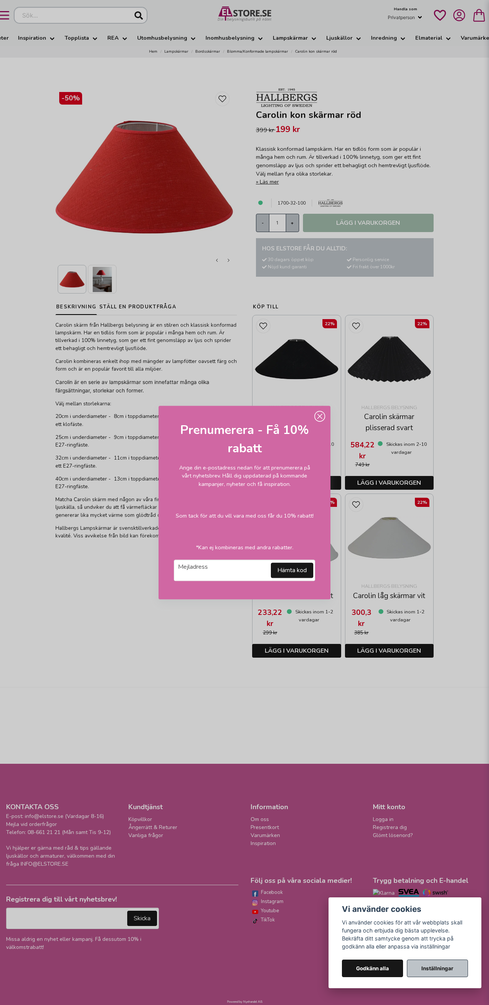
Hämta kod (292, 570)
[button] (320, 416)
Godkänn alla (372, 968)
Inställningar (437, 968)
